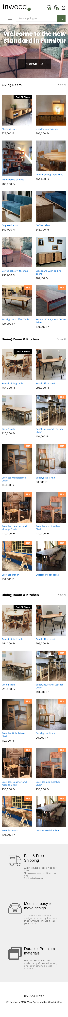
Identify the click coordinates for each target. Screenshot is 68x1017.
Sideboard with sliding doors (48, 272)
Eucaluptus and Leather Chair (49, 430)
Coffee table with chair (15, 271)
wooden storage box (47, 129)
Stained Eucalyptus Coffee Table (51, 321)
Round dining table (12, 383)
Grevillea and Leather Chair (48, 527)
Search (61, 18)
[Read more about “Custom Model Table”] (43, 569)
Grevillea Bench (10, 574)
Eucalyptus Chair (45, 477)
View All (61, 84)
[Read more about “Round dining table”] (9, 378)
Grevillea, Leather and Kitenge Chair (14, 527)
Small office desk (45, 383)
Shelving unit (9, 129)
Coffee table (43, 225)
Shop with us (34, 64)
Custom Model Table (47, 574)
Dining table (8, 429)
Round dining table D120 (49, 174)
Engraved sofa (10, 225)
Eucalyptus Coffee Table (15, 319)
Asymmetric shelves (13, 179)
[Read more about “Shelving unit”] (9, 123)
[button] (43, 123)
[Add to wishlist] (24, 123)
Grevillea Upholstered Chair (14, 479)
